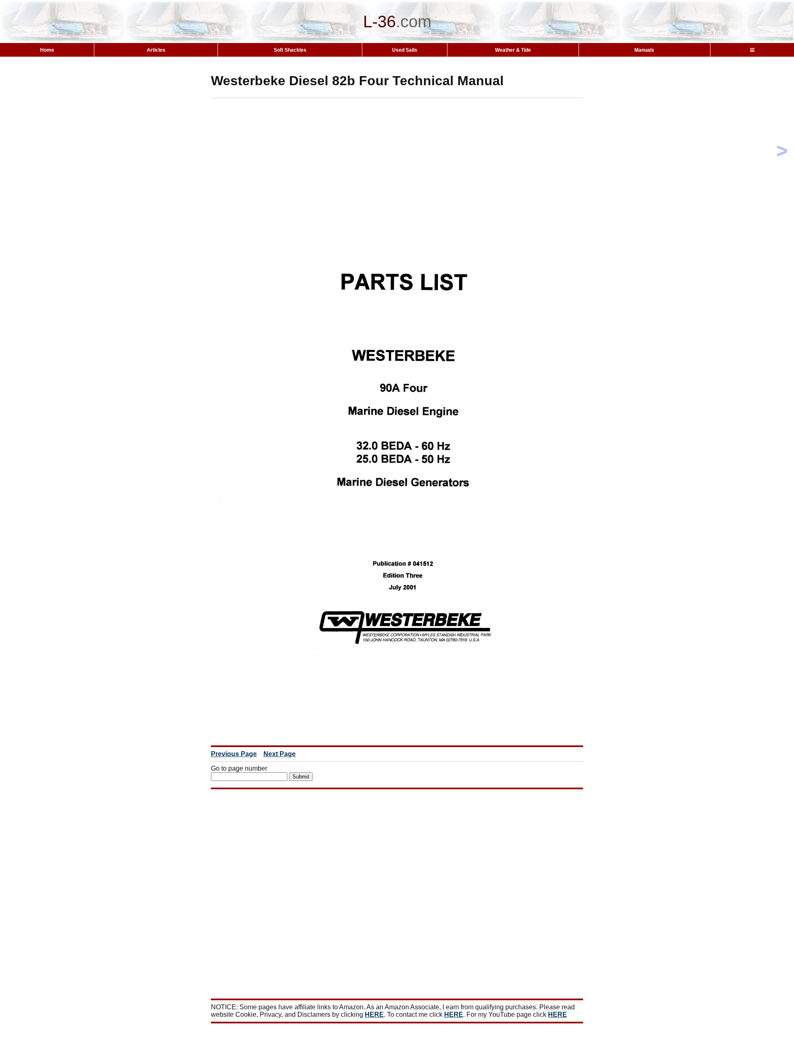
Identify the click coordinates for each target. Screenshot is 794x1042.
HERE (374, 1014)
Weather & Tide (513, 50)
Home (47, 50)
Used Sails (404, 50)
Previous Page (234, 753)
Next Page (279, 753)
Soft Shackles (290, 50)
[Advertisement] (411, 156)
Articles (156, 50)
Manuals (644, 50)
